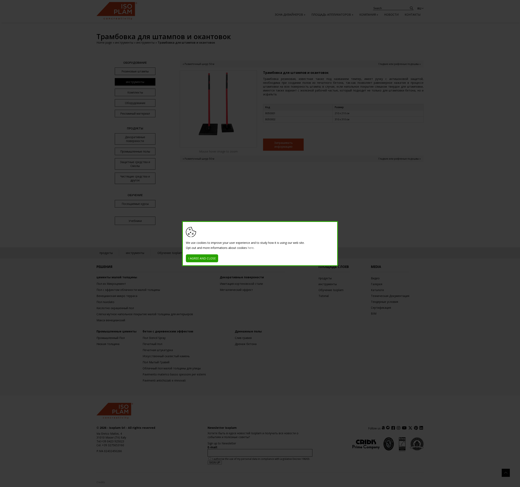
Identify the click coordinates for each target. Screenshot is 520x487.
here (251, 248)
